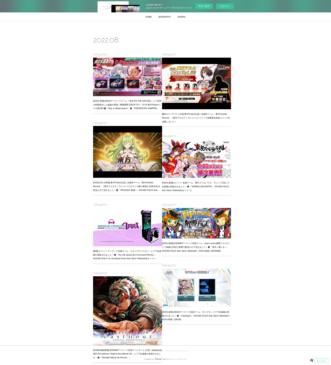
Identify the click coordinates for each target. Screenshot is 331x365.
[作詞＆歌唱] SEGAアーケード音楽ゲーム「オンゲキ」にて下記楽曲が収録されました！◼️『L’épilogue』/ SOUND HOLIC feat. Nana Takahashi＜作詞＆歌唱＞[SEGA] (196, 315)
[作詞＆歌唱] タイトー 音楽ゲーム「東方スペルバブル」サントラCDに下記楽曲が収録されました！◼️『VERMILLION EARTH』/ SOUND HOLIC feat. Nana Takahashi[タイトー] (195, 186)
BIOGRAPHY (165, 16)
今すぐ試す (204, 6)
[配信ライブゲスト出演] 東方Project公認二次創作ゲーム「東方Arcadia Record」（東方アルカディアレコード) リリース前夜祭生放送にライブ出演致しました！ (196, 117)
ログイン (224, 6)
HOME (149, 16)
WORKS (181, 16)
